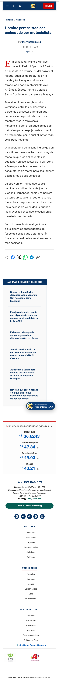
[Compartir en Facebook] (12, 257)
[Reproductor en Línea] (13, 6)
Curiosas (31, 579)
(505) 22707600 (34, 496)
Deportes (31, 542)
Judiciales (30, 552)
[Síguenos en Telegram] (35, 516)
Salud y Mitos (31, 589)
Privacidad (31, 625)
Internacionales (31, 547)
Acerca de (31, 615)
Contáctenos (31, 620)
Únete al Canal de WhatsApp (29, 506)
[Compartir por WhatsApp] (25, 257)
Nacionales (31, 537)
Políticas (31, 557)
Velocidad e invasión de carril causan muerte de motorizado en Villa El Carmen (23, 354)
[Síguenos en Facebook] (16, 516)
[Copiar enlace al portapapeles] (38, 257)
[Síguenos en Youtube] (23, 516)
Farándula (31, 574)
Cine (31, 594)
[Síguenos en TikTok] (29, 516)
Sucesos (20, 19)
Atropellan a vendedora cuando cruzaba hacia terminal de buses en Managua (22, 374)
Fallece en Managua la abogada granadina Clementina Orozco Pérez (24, 335)
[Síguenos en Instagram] (42, 516)
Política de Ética (31, 640)
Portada (9, 19)
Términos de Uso (31, 635)
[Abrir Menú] (7, 6)
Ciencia (31, 584)
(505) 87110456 (34, 499)
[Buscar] (20, 6)
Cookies (31, 630)
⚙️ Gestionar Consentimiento (31, 645)
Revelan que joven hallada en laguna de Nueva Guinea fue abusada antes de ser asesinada (24, 394)
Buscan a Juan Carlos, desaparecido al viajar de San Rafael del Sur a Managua (23, 296)
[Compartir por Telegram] (31, 257)
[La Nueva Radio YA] (33, 6)
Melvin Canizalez (31, 41)
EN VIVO (48, 6)
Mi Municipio (30, 598)
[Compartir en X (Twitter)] (19, 257)
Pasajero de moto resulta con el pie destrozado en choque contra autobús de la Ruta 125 (24, 316)
